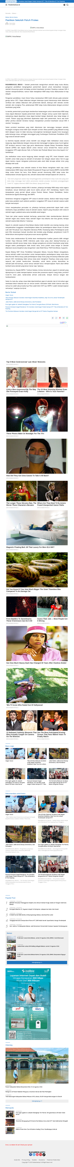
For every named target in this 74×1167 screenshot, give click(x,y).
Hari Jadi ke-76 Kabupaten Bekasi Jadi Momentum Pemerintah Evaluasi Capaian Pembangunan (38, 926)
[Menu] (7, 4)
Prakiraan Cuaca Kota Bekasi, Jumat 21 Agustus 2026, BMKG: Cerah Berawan (40, 938)
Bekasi (7, 17)
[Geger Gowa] (15, 753)
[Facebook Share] (52, 318)
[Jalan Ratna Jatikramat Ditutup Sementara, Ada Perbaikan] (58, 753)
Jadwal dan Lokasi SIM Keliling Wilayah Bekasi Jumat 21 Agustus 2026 (38, 946)
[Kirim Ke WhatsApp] (67, 318)
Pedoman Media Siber (53, 1160)
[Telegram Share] (63, 318)
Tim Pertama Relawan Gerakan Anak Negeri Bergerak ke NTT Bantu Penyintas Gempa (32, 311)
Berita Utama (14, 17)
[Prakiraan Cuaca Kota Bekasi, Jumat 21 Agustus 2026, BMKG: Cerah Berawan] (11, 939)
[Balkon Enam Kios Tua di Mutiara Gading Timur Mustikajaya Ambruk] (10, 1130)
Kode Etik (17, 1160)
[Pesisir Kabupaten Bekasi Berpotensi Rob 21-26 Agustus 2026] (37, 1065)
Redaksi (34, 1160)
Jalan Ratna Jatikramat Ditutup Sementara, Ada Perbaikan (24, 302)
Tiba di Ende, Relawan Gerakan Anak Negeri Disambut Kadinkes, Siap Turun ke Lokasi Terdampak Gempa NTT (35, 298)
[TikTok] (44, 1154)
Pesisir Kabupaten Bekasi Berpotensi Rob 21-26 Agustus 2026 (24, 1087)
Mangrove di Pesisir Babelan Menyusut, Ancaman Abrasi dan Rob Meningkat (28, 1092)
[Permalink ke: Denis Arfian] (7, 24)
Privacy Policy (26, 1160)
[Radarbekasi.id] (37, 1152)
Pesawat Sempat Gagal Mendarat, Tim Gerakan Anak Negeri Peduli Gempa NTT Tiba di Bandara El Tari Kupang (37, 307)
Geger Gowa (9, 295)
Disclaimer (42, 1160)
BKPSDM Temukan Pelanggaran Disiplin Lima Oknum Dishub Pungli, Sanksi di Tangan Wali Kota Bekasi (38, 903)
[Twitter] (33, 1154)
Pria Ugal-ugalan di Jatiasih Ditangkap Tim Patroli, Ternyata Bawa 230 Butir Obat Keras (32, 304)
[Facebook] (30, 1154)
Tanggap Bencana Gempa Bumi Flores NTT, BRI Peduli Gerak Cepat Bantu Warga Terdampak (38, 920)
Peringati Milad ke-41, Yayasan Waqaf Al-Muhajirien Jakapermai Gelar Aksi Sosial (34, 909)
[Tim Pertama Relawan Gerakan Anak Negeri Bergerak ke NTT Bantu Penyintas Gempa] (58, 773)
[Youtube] (40, 1154)
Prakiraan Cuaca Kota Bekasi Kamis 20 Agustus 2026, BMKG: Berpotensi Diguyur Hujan (41, 955)
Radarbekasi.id (14, 5)
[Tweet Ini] (56, 318)
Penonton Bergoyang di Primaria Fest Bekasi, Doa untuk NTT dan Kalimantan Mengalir (42, 1121)
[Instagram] (37, 1154)
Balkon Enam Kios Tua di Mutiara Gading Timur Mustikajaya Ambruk (36, 1129)
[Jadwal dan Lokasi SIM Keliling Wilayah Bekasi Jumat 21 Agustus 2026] (11, 947)
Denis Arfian (12, 23)
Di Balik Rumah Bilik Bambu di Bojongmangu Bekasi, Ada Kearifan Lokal (31, 915)
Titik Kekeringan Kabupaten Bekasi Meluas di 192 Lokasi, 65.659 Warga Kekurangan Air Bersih (34, 1096)
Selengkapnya (36, 962)
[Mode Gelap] (64, 4)
